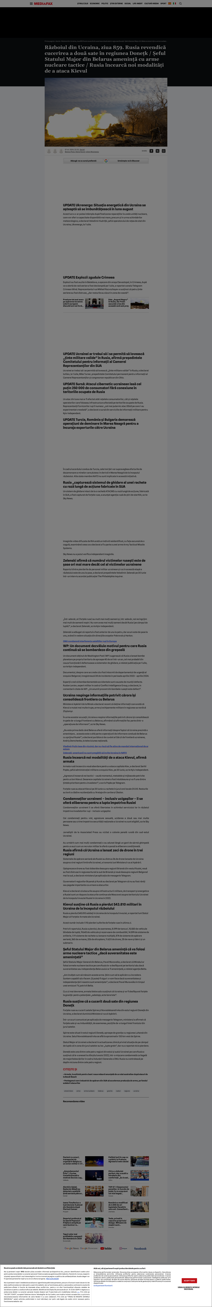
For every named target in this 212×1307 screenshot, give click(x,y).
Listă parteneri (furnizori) (103, 1286)
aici (78, 1292)
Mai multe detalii (52, 1279)
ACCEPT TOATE (189, 1281)
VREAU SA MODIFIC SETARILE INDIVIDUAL (188, 1288)
